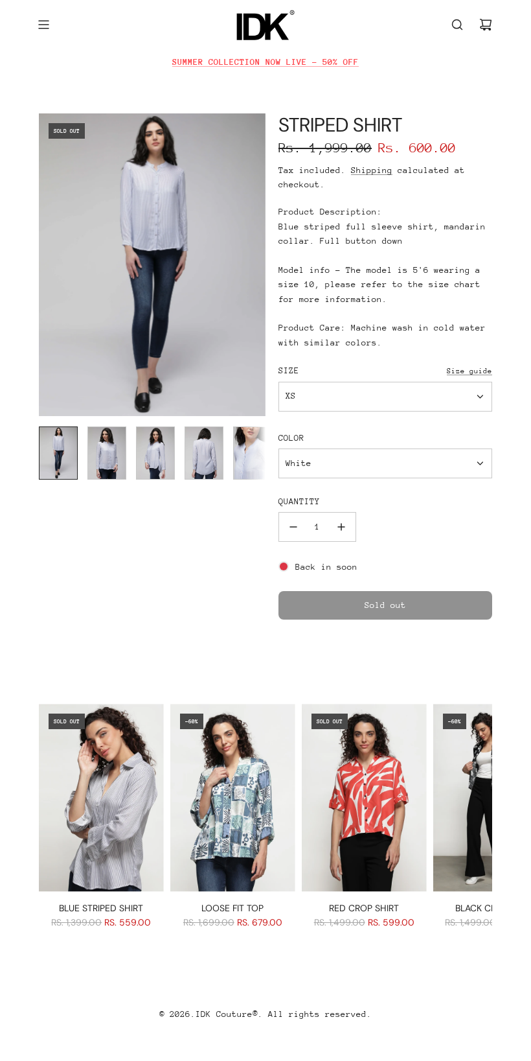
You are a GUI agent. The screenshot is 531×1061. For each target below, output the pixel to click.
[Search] (457, 24)
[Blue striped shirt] (101, 797)
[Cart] (485, 24)
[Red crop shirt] (364, 797)
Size (288, 370)
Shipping (371, 170)
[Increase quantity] (341, 527)
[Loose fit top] (232, 797)
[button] (49, 265)
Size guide (469, 371)
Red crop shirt (364, 908)
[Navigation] (43, 24)
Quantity (299, 501)
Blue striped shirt (101, 908)
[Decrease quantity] (293, 527)
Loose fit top (232, 908)
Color (291, 438)
